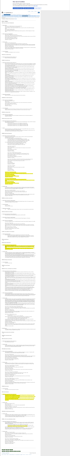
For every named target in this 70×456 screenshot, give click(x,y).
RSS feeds (35, 11)
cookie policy (35, 5)
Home (2, 14)
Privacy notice (24, 454)
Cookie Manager (30, 454)
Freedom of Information (11, 454)
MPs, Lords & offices (13, 14)
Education (29, 14)
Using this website (18, 454)
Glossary (5, 454)
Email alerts (32, 11)
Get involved (23, 14)
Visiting (26, 14)
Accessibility (29, 11)
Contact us (39, 11)
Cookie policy (27, 454)
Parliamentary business (7, 14)
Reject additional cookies (28, 8)
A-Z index (3, 454)
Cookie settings (37, 8)
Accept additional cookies (18, 8)
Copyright (21, 454)
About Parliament (19, 14)
